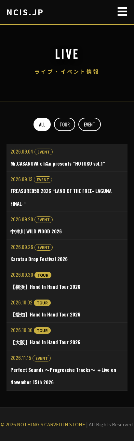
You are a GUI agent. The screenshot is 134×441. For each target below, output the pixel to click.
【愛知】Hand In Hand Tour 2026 (45, 314)
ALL (42, 124)
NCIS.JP (25, 12)
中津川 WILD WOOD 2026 (36, 231)
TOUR (65, 124)
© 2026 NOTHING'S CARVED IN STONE (43, 424)
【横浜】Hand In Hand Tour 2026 (45, 286)
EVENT (89, 124)
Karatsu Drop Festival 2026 (39, 258)
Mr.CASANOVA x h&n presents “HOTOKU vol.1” (57, 163)
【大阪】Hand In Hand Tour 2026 (45, 341)
